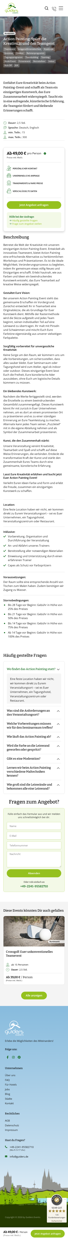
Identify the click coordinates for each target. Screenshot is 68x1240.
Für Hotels (11, 1084)
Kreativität (48, 49)
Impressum (11, 1130)
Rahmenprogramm (35, 53)
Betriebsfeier (39, 61)
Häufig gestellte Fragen (25, 220)
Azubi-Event (10, 61)
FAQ (7, 1080)
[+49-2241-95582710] (6, 1147)
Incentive (9, 53)
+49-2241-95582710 (22, 1147)
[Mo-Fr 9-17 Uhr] (54, 8)
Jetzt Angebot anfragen (34, 205)
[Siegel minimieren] (65, 1199)
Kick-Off (8, 65)
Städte (8, 1098)
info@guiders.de (19, 1156)
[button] (8, 950)
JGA (16, 65)
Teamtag (45, 57)
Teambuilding (32, 57)
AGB (7, 1120)
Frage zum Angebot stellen (27, 223)
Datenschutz (12, 1125)
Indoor (51, 61)
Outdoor (20, 53)
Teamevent (10, 49)
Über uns (10, 1075)
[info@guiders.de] (6, 1156)
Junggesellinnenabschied (29, 49)
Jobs (7, 1089)
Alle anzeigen (34, 995)
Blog (7, 1094)
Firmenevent (24, 61)
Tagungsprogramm (13, 57)
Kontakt (9, 1103)
